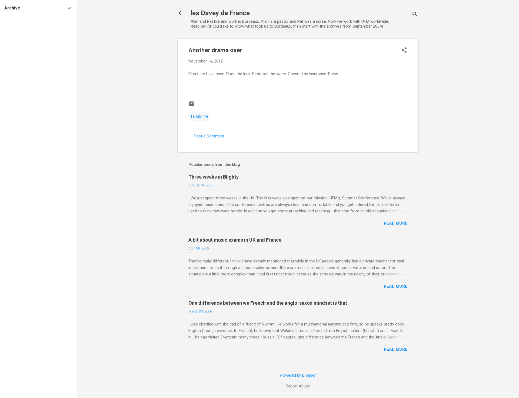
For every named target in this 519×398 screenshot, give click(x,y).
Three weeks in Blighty (213, 177)
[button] (404, 50)
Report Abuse (298, 386)
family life (199, 116)
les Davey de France (220, 13)
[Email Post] (191, 105)
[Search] (415, 14)
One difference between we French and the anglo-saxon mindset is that (267, 303)
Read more (395, 223)
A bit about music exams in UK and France (234, 240)
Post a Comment (209, 136)
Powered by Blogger (298, 375)
